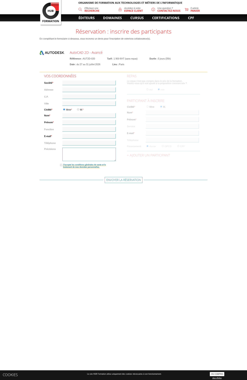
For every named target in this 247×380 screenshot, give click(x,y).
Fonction (49, 129)
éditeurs (86, 17)
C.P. (46, 97)
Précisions (50, 149)
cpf (191, 17)
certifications (165, 17)
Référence (75, 58)
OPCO (168, 146)
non (163, 90)
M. (81, 110)
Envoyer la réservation (123, 180)
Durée (153, 58)
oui (151, 90)
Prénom (48, 122)
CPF (182, 146)
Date (72, 64)
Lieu (114, 64)
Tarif (109, 58)
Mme (68, 110)
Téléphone (50, 143)
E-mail (47, 136)
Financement (134, 146)
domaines (112, 17)
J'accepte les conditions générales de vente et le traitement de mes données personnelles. (84, 166)
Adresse (48, 90)
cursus (137, 17)
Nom (46, 115)
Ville (46, 104)
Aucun (152, 146)
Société (48, 83)
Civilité (47, 110)
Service (131, 126)
